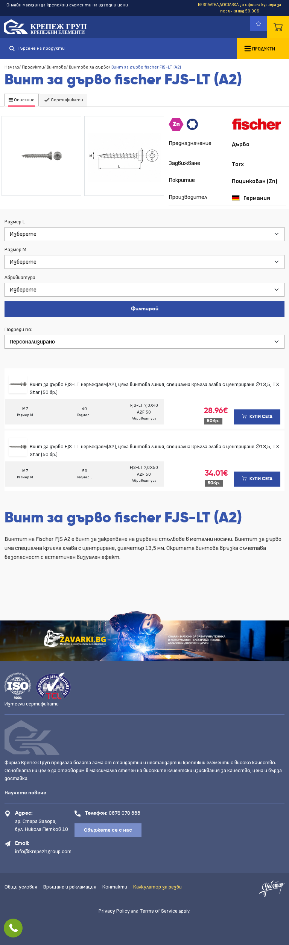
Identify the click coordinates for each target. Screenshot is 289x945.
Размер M (15, 249)
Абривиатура (20, 277)
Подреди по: (18, 329)
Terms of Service (159, 911)
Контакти (114, 887)
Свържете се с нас (108, 830)
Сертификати (66, 100)
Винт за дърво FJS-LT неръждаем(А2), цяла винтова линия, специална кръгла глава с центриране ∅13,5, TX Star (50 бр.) (154, 388)
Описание (24, 100)
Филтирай (144, 308)
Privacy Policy (114, 911)
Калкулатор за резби (157, 887)
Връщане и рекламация (69, 887)
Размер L (15, 221)
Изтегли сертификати (32, 704)
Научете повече (25, 792)
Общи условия (21, 887)
